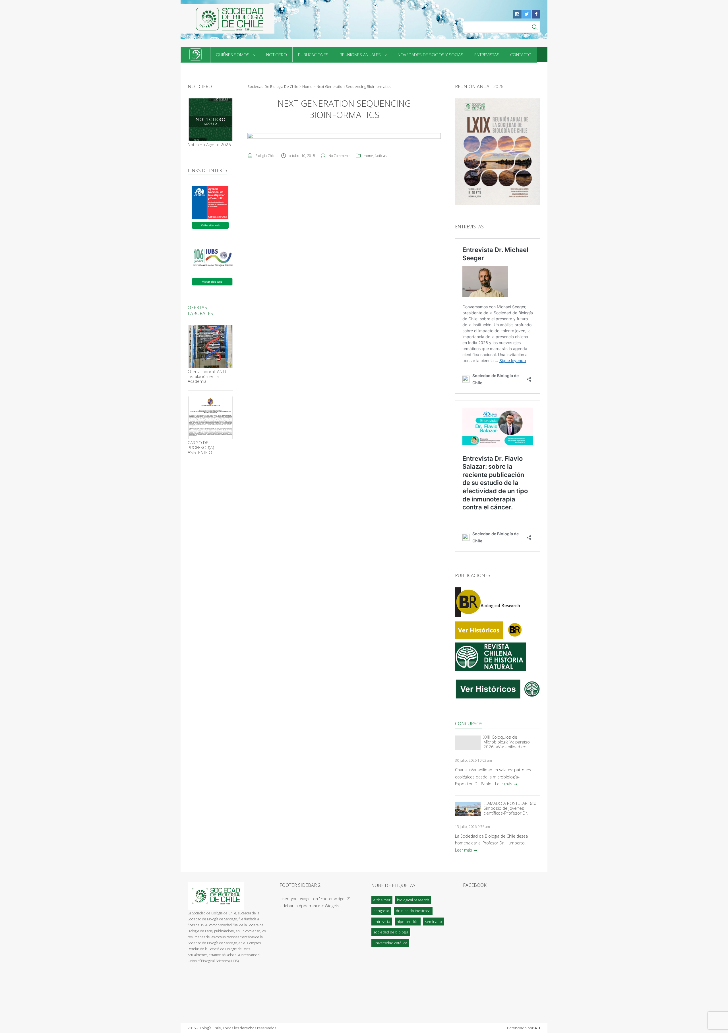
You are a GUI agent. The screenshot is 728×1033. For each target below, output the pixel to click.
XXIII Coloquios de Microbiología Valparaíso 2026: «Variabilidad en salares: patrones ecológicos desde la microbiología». (511, 742)
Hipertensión (408, 921)
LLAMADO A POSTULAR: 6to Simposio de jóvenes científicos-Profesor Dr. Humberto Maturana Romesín (509, 808)
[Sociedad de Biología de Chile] (227, 19)
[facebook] (536, 14)
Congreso (381, 910)
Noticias (380, 155)
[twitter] (526, 14)
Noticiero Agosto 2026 (209, 144)
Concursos (468, 723)
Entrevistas (486, 54)
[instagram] (517, 14)
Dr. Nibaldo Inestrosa (413, 910)
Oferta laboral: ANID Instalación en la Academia (207, 376)
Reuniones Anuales (360, 54)
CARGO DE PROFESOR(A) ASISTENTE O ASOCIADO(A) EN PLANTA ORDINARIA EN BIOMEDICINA (209, 447)
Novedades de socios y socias (430, 54)
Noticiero (276, 54)
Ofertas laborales (200, 310)
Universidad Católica (390, 942)
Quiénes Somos (232, 54)
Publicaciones (313, 54)
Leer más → (506, 783)
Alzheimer (381, 899)
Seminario (433, 921)
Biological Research (413, 899)
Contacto (520, 54)
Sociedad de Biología (390, 932)
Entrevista (381, 921)
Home (368, 155)
